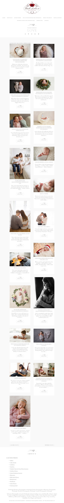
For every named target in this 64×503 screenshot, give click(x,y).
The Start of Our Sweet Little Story (20, 234)
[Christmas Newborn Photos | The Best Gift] (44, 250)
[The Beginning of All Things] (44, 154)
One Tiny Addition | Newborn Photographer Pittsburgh (20, 95)
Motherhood (13, 479)
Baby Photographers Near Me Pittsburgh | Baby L (20, 344)
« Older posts (14, 445)
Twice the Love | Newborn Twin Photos (20, 129)
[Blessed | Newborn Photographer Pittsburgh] (44, 292)
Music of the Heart (20, 267)
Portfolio (9, 17)
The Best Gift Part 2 (44, 226)
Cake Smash (13, 462)
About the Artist (47, 17)
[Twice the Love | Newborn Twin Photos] (20, 121)
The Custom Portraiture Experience (32, 17)
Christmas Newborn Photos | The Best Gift (44, 259)
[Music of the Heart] (20, 259)
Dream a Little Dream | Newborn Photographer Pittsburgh (44, 128)
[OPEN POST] (20, 73)
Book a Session (58, 17)
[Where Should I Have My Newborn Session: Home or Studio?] (44, 370)
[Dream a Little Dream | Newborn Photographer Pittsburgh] (44, 118)
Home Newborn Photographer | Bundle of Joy (20, 182)
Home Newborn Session (16, 473)
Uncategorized (13, 485)
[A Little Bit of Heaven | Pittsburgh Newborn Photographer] (20, 51)
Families (12, 467)
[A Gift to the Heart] (20, 411)
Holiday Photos (14, 471)
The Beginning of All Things (44, 162)
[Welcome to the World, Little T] (44, 336)
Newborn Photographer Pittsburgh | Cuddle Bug (44, 60)
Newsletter (39, 20)
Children (12, 464)
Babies (11, 460)
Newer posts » (49, 445)
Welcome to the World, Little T (44, 344)
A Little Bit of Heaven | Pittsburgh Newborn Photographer (20, 61)
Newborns (12, 481)
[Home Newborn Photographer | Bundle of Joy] (20, 163)
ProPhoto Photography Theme (34, 500)
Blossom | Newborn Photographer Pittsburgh (20, 310)
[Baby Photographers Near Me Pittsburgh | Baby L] (20, 335)
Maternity (12, 475)
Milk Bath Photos (14, 477)
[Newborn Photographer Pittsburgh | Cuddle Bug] (44, 51)
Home (3, 17)
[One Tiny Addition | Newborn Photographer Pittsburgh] (20, 86)
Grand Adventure (20, 378)
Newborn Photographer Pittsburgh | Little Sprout (44, 93)
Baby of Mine (44, 193)
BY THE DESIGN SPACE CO (49, 500)
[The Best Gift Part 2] (44, 218)
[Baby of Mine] (44, 185)
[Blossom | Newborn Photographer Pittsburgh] (20, 296)
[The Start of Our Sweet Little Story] (20, 216)
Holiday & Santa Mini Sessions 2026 (26, 20)
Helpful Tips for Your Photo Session (19, 469)
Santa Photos (13, 483)
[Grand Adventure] (20, 370)
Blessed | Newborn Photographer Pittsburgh (44, 310)
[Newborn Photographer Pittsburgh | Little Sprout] (44, 84)
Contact (46, 20)
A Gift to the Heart (20, 428)
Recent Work (17, 17)
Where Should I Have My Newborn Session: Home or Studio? (44, 380)
